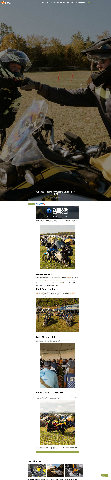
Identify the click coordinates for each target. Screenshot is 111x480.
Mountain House (60, 278)
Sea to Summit (69, 277)
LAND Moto (72, 293)
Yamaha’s (42, 293)
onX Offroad (53, 282)
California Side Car (65, 294)
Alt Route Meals (67, 278)
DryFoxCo (72, 280)
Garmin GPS (60, 282)
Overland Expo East (60, 221)
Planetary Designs (43, 280)
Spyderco (58, 280)
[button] (43, 2)
